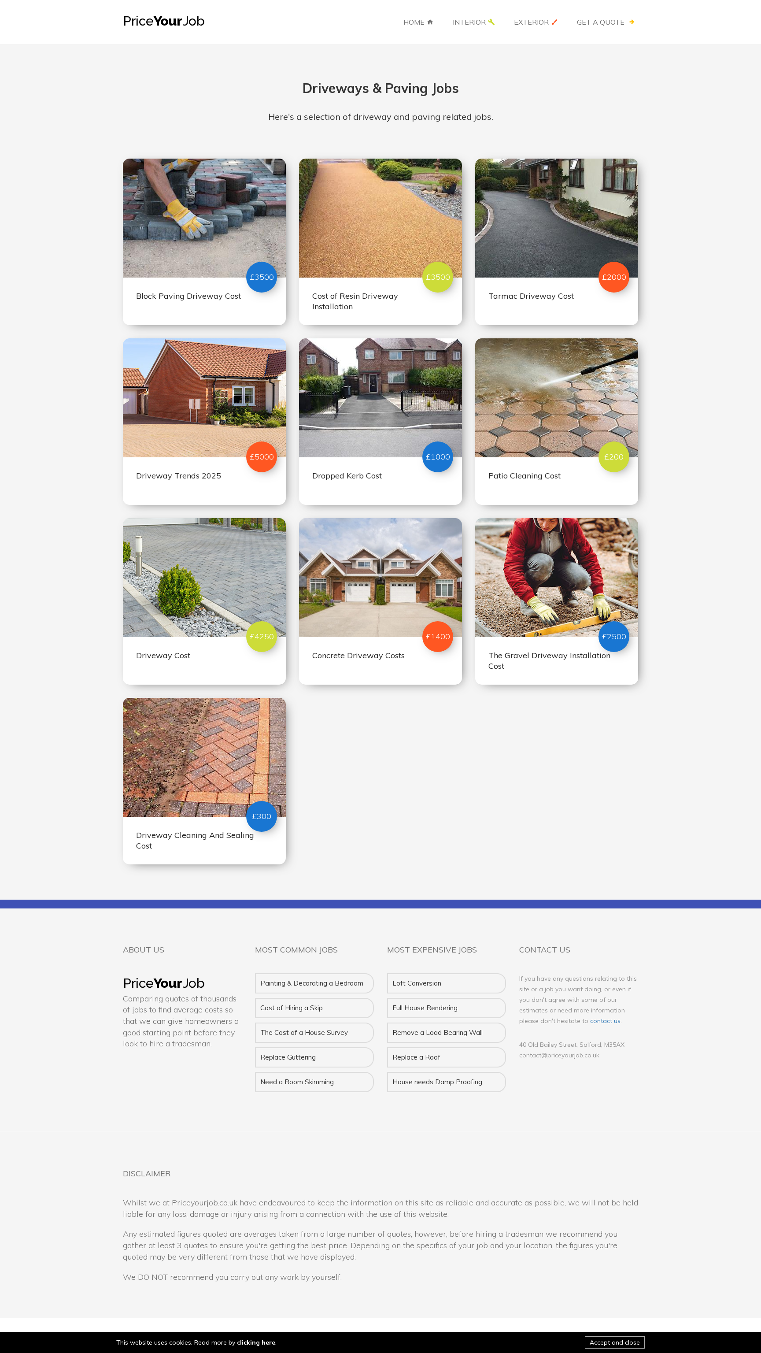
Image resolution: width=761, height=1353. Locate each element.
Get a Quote (601, 22)
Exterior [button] (531, 22)
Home (414, 22)
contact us (605, 1021)
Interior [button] (469, 22)
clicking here (256, 1342)
